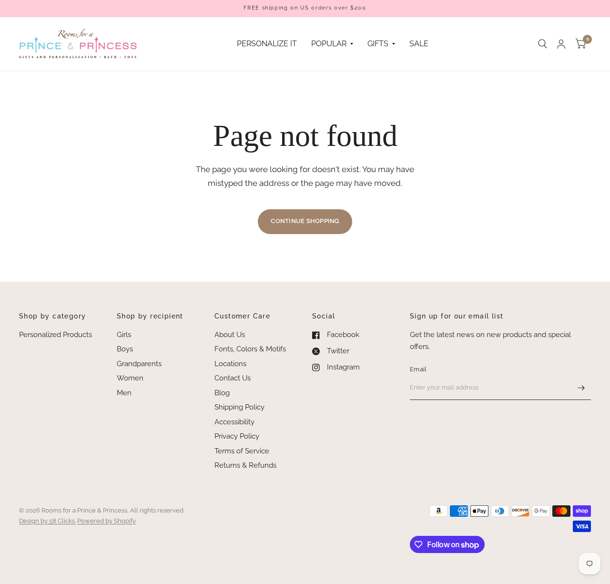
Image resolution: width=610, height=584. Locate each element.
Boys (125, 349)
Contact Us (232, 378)
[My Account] (561, 44)
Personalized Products (55, 334)
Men (124, 393)
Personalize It (267, 43)
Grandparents (139, 363)
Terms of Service (241, 451)
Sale (418, 43)
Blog (222, 393)
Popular (328, 43)
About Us (229, 334)
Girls (124, 334)
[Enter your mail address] (581, 387)
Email (418, 369)
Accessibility (234, 422)
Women (130, 378)
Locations (230, 363)
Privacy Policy (236, 436)
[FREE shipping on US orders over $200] (305, 8)
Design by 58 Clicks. (47, 520)
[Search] (542, 44)
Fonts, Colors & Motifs (250, 349)
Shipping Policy (239, 407)
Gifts (377, 43)
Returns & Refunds (245, 465)
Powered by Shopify (106, 520)
